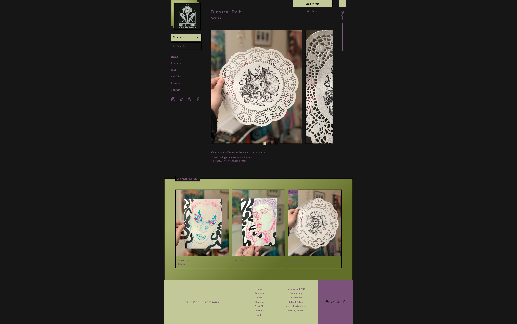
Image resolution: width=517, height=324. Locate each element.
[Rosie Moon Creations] (187, 16)
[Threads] (190, 99)
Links (259, 315)
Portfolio (176, 76)
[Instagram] (173, 99)
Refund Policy (295, 302)
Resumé (175, 83)
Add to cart (312, 3)
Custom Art (296, 297)
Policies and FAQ (296, 289)
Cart (173, 70)
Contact (175, 89)
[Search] (174, 46)
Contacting (296, 293)
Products (178, 37)
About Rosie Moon (296, 306)
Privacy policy (296, 310)
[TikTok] (181, 99)
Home (174, 56)
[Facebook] (198, 99)
